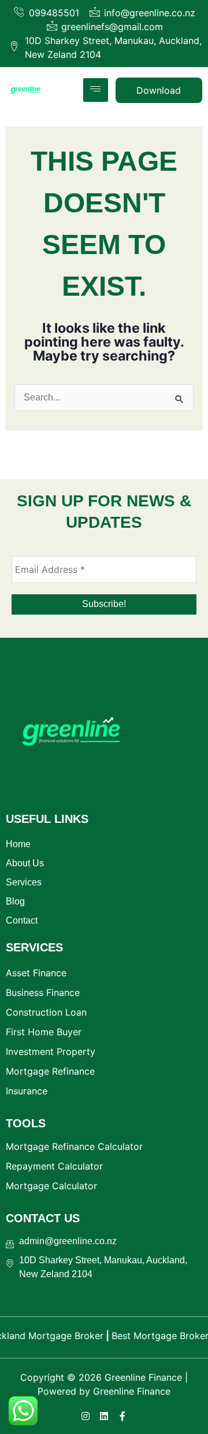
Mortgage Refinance (50, 1071)
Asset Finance (36, 973)
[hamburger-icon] (96, 90)
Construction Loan (46, 1012)
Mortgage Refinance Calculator (74, 1146)
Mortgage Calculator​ (51, 1186)
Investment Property (50, 1051)
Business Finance (43, 992)
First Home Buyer (43, 1032)
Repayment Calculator (54, 1166)
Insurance (26, 1091)
